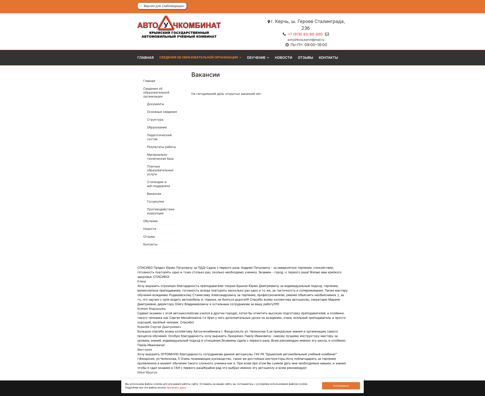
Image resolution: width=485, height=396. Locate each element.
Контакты (328, 58)
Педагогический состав (159, 137)
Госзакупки (155, 201)
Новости (283, 58)
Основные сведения (162, 112)
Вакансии (154, 194)
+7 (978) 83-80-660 (305, 34)
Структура (155, 119)
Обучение (256, 58)
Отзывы (305, 58)
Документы (155, 104)
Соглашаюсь (341, 385)
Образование (157, 127)
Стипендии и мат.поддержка (158, 184)
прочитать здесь (176, 387)
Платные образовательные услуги (160, 170)
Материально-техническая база (160, 156)
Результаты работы (161, 147)
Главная (145, 58)
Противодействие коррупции (160, 211)
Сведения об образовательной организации (198, 57)
